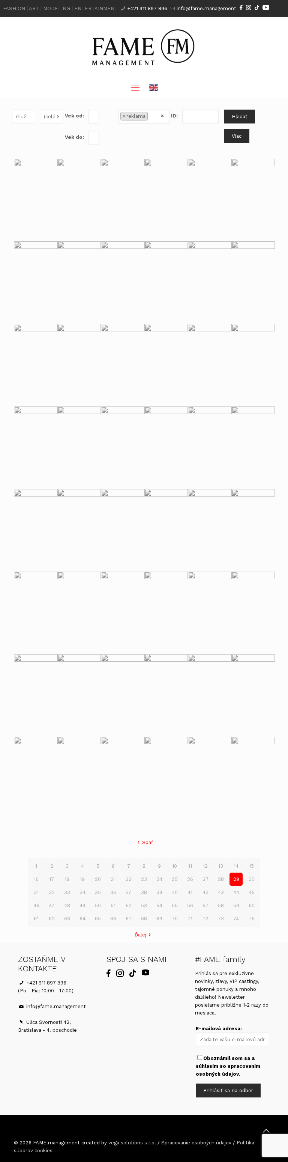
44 (236, 892)
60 (252, 905)
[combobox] (144, 117)
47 (51, 905)
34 (83, 892)
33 (67, 892)
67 (129, 918)
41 (190, 892)
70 (175, 918)
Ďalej (140, 935)
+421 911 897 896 (147, 8)
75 (252, 918)
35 (98, 892)
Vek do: (74, 137)
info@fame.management (206, 8)
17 (51, 879)
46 (36, 905)
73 (221, 918)
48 (67, 905)
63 (67, 918)
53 (144, 905)
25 (175, 879)
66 (113, 918)
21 (113, 879)
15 (251, 866)
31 (36, 892)
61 (36, 918)
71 (190, 918)
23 (144, 879)
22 (129, 879)
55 (175, 905)
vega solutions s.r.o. (132, 1142)
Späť (147, 842)
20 (98, 879)
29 (236, 879)
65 (98, 918)
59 (236, 905)
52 (129, 905)
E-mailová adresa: (219, 1028)
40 (175, 892)
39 (159, 892)
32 (52, 892)
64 (83, 918)
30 (252, 879)
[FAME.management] (144, 47)
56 (190, 905)
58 (221, 905)
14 (236, 866)
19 (82, 879)
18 (66, 879)
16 (36, 879)
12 (205, 866)
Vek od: (74, 116)
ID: (174, 116)
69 (159, 918)
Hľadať (240, 116)
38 (144, 892)
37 (128, 892)
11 (190, 866)
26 (190, 879)
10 (174, 866)
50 (98, 905)
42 (205, 892)
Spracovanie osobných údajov (196, 1142)
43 (221, 892)
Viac (237, 136)
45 (252, 892)
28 (221, 879)
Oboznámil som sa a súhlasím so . (228, 1066)
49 (83, 905)
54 (159, 905)
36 (113, 892)
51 (113, 905)
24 (159, 879)
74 (236, 918)
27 (205, 879)
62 (52, 918)
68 (144, 918)
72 (205, 918)
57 (205, 905)
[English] (154, 87)
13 (220, 866)
